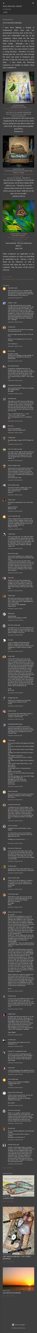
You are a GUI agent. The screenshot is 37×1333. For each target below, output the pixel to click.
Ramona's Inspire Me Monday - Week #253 (18, 110)
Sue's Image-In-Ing (18, 240)
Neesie (10, 1128)
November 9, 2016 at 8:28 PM (15, 590)
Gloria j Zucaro (12, 878)
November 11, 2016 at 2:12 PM (15, 907)
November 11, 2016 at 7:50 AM (15, 786)
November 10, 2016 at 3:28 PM (15, 692)
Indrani (10, 595)
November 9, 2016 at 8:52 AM (15, 480)
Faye (9, 577)
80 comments (10, 1295)
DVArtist (10, 996)
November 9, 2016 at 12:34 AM (15, 322)
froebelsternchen (13, 385)
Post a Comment (8, 1167)
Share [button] (4, 276)
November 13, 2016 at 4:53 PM (15, 1074)
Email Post (9, 276)
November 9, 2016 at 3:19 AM (15, 361)
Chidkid (10, 437)
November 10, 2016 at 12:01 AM (15, 620)
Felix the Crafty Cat (13, 449)
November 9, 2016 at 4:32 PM (15, 572)
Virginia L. (11, 303)
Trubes (10, 740)
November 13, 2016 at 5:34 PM (15, 1087)
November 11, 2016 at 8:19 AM (15, 799)
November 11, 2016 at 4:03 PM (15, 1009)
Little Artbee (11, 894)
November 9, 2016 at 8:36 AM (15, 460)
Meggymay (11, 698)
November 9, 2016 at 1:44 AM (15, 346)
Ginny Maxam (12, 485)
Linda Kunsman (12, 804)
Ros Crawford (12, 366)
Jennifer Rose (12, 1144)
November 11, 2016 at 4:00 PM (15, 991)
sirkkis (9, 613)
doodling (8, 279)
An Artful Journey (12, 1293)
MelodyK (10, 398)
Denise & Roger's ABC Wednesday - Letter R (18, 237)
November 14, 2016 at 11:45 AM (15, 1139)
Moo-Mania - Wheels (18, 176)
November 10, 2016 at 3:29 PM (15, 706)
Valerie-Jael (11, 791)
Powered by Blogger (20, 1324)
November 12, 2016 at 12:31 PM (15, 1046)
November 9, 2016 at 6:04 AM (15, 421)
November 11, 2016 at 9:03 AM (15, 843)
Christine (10, 866)
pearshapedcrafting (14, 724)
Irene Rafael (11, 1079)
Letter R (13, 279)
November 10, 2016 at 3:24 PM (15, 651)
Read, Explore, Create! (12, 6)
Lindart (10, 534)
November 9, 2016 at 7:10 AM (15, 444)
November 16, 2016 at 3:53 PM (15, 1164)
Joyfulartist (11, 288)
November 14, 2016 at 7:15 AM (15, 1123)
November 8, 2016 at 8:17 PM (15, 297)
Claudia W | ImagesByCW (16, 1051)
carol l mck (11, 825)
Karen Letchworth (13, 912)
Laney (10, 1067)
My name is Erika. (13, 848)
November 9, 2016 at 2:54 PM (15, 529)
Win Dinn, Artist (12, 625)
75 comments (10, 1201)
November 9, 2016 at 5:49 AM (15, 393)
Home (5, 12)
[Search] (33, 2)
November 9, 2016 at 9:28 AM (15, 511)
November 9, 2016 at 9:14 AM (15, 494)
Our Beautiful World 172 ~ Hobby (18, 239)
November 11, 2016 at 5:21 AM (15, 735)
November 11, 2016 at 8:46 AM (15, 820)
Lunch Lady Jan (12, 516)
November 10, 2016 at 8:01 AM (15, 635)
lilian (9, 426)
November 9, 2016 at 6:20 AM (15, 432)
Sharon (10, 500)
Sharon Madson (12, 465)
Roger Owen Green (14, 1092)
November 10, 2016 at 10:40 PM (16, 719)
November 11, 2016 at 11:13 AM (15, 889)
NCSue (10, 351)
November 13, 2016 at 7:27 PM (15, 1105)
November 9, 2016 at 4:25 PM (15, 548)
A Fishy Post (8, 1198)
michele (10, 1039)
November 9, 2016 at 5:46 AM (15, 380)
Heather (10, 711)
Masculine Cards (20, 279)
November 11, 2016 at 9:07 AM (15, 861)
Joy (9, 640)
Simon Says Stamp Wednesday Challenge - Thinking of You (18, 174)
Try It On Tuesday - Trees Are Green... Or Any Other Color (18, 108)
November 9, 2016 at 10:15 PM (15, 608)
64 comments (10, 1261)
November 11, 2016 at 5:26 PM (15, 1034)
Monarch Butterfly (28, 279)
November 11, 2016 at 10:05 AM (15, 873)
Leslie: (10, 656)
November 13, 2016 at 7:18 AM (15, 1062)
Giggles (10, 1014)
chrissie (10, 327)
